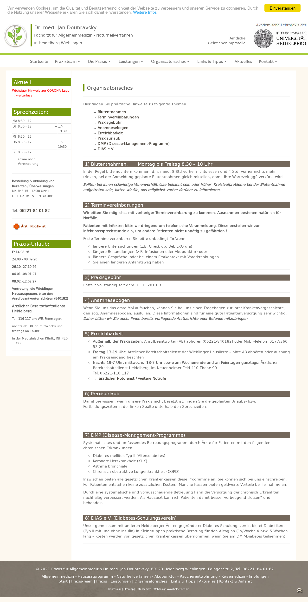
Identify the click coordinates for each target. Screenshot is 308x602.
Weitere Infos (145, 12)
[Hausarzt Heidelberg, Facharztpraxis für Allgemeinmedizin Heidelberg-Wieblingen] (15, 33)
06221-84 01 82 (34, 210)
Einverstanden (282, 8)
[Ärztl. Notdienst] (16, 226)
